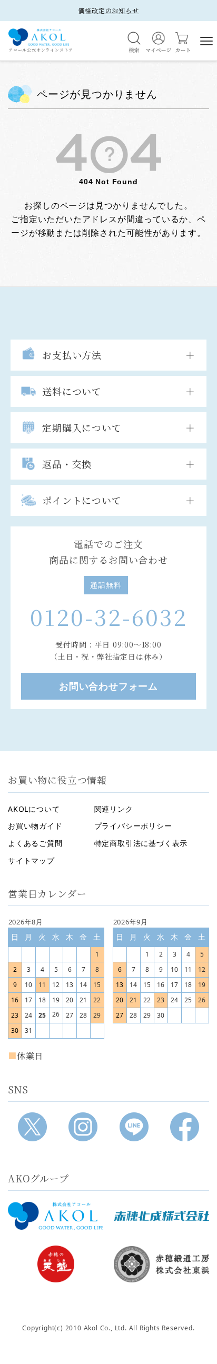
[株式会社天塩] (55, 1264)
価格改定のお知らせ (108, 10)
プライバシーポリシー (133, 826)
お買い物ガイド (35, 826)
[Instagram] (82, 1126)
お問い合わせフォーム (108, 686)
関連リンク (113, 809)
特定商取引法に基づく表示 (141, 843)
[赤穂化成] (161, 1215)
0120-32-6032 (109, 616)
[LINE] (134, 1126)
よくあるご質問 (35, 843)
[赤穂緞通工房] (161, 1264)
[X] (32, 1126)
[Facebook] (184, 1126)
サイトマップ (31, 860)
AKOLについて (34, 809)
